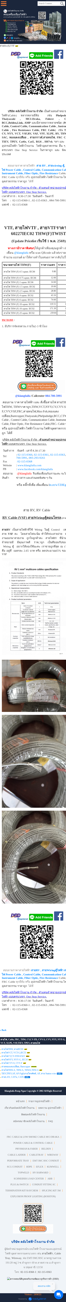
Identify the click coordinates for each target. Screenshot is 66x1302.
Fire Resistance (49, 173)
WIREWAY (52, 1154)
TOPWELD (23, 1172)
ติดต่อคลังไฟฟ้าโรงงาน (33, 1114)
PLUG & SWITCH (19, 1184)
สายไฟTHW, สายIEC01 (12, 1049)
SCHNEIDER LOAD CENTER (29, 1178)
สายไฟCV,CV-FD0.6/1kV (13, 1056)
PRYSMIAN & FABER (26, 1148)
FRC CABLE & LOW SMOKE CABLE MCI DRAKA (33, 1136)
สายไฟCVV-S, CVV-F (11, 1063)
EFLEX (39, 1166)
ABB (49, 1178)
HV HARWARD (40, 1172)
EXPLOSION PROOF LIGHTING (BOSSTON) (33, 1196)
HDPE (29, 1166)
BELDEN (46, 1148)
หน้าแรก (20, 1101)
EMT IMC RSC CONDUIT (46, 1160)
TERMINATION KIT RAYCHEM (21, 1190)
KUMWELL (53, 1166)
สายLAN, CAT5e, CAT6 (12, 1077)
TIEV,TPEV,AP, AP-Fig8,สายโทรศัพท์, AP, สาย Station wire (28, 1073)
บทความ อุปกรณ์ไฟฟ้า (49, 1107)
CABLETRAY (36, 1154)
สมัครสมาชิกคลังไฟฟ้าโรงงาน (29, 1121)
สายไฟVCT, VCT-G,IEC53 (13, 1052)
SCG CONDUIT (15, 1166)
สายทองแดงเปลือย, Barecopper (15, 1066)
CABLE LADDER (17, 1154)
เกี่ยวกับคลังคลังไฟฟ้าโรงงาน (19, 1107)
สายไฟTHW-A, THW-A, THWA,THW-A (19, 1070)
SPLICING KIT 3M (51, 1190)
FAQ (50, 1121)
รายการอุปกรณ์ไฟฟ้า (39, 1101)
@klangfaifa (21, 252)
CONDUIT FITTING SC (44, 1184)
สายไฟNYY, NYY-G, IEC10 (14, 1059)
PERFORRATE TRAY (18, 1160)
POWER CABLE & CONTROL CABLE (33, 1143)
